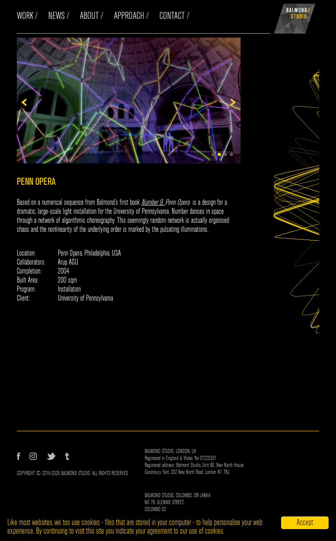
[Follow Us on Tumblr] (67, 456)
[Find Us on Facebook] (18, 456)
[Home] (294, 17)
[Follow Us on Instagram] (33, 456)
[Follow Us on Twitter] (51, 456)
